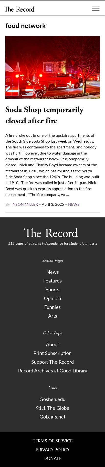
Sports (52, 289)
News (74, 204)
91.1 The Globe (52, 407)
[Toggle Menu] (96, 10)
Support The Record (52, 361)
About (52, 344)
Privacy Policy (53, 449)
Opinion (52, 298)
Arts (52, 315)
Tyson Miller (24, 204)
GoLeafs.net (52, 416)
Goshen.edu (52, 399)
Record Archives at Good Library (52, 370)
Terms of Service (53, 441)
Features (52, 280)
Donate (52, 458)
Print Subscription (52, 353)
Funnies (52, 306)
